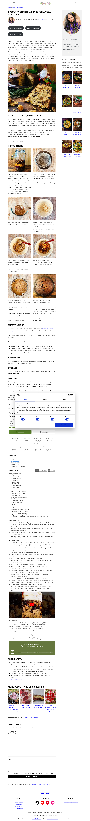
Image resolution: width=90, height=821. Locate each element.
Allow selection (45, 424)
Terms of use (18, 806)
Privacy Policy (19, 802)
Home (9, 7)
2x (51, 470)
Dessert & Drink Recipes (17, 7)
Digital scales (15, 461)
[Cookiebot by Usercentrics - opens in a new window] (67, 395)
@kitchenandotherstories (27, 652)
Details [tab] (45, 399)
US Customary (43, 470)
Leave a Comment (26, 20)
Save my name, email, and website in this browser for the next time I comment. (32, 773)
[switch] (37, 419)
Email (10, 765)
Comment (11, 736)
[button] (9, 427)
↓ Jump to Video (15, 34)
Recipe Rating (12, 731)
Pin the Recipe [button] (34, 28)
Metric (37, 470)
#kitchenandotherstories (46, 652)
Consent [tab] (25, 399)
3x (54, 470)
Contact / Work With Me (71, 802)
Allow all (63, 424)
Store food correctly (16, 679)
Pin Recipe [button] (45, 432)
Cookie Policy (19, 808)
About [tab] (64, 399)
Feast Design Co (36, 819)
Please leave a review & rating (34, 646)
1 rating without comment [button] (31, 717)
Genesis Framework (52, 819)
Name (10, 759)
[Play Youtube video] (32, 605)
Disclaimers (18, 804)
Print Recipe (21, 432)
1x (49, 470)
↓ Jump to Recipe (16, 28)
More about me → (72, 52)
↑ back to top (45, 793)
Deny (26, 424)
